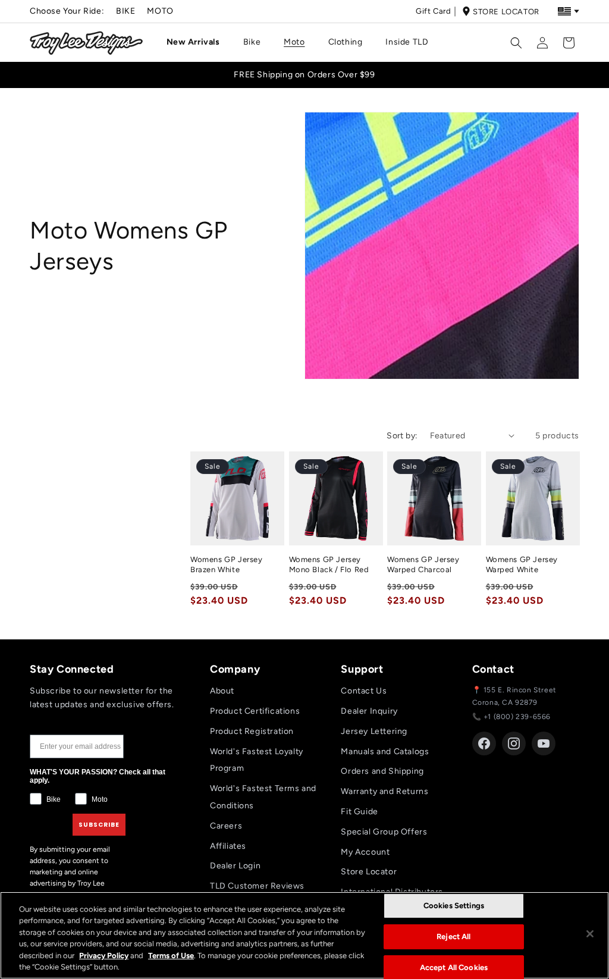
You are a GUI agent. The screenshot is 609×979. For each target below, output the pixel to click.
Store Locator (506, 11)
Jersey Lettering (374, 731)
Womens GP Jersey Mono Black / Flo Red (329, 564)
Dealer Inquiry (369, 711)
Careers (226, 826)
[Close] (590, 934)
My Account (365, 852)
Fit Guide (359, 812)
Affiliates (228, 846)
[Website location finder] (568, 11)
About (222, 691)
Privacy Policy (103, 955)
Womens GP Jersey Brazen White (226, 564)
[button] (197, 42)
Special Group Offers (384, 832)
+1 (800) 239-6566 (517, 717)
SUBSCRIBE (99, 824)
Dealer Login (235, 866)
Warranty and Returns (384, 791)
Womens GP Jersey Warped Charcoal (423, 564)
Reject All (453, 936)
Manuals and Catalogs (385, 751)
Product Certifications (255, 711)
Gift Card (433, 11)
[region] (304, 935)
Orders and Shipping (382, 771)
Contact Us (364, 691)
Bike (125, 11)
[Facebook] (484, 743)
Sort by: (402, 436)
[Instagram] (514, 743)
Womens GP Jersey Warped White (522, 564)
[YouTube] (543, 743)
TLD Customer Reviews (257, 886)
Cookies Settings (453, 906)
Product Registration (252, 731)
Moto (160, 11)
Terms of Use (171, 955)
